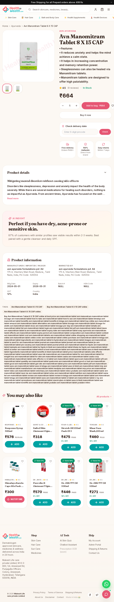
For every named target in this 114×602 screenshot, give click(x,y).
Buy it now (85, 115)
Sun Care (35, 549)
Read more (13, 198)
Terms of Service (55, 592)
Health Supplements (74, 17)
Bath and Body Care (48, 17)
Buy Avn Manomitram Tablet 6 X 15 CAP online (67, 307)
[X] (97, 595)
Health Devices (99, 17)
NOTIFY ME (16, 499)
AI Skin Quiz (66, 540)
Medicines (36, 553)
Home (5, 26)
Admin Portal (95, 544)
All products (103, 396)
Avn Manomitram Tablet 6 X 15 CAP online (22, 311)
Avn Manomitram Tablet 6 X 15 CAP (26, 307)
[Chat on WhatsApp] (106, 584)
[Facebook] (90, 595)
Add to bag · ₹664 (95, 105)
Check (105, 132)
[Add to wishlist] (22, 406)
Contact (60, 597)
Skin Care (10, 17)
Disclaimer (49, 597)
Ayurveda (16, 26)
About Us (39, 597)
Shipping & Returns (98, 549)
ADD (16, 444)
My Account (94, 540)
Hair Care (27, 17)
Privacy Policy (39, 592)
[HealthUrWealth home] (13, 9)
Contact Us (94, 553)
